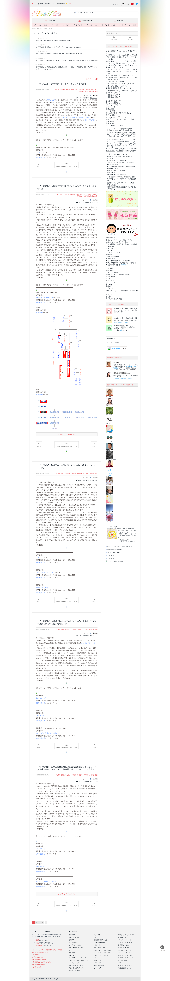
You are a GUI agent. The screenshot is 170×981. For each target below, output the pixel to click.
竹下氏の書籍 (73, 942)
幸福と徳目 (111, 172)
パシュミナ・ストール (124, 940)
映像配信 (116, 368)
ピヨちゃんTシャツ (99, 968)
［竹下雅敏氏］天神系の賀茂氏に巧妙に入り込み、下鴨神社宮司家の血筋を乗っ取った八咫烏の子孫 (66, 60)
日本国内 (91, 91)
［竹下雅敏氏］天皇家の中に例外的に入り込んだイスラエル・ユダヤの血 (58, 47)
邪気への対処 (110, 115)
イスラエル (59, 194)
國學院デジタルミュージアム (46, 881)
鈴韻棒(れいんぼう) (123, 945)
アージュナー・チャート (76, 947)
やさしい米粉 (97, 945)
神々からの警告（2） (114, 164)
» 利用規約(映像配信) (38, 964)
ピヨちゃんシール (99, 963)
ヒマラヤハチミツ (74, 963)
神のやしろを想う (42, 587)
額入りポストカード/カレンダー (78, 958)
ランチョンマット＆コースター (103, 952)
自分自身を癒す (112, 168)
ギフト (120, 963)
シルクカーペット (99, 958)
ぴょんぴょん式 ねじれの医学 (127, 530)
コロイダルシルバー (113, 252)
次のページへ (91, 79)
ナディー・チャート (74, 950)
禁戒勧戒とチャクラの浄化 (116, 175)
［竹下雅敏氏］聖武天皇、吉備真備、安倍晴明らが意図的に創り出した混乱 (59, 53)
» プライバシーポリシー (39, 957)
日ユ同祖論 (71, 194)
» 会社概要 (35, 954)
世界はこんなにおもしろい (45, 572)
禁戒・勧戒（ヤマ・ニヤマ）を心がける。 (121, 83)
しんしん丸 (110, 288)
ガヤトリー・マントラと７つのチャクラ (121, 162)
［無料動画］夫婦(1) (113, 95)
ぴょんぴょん (110, 283)
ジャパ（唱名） (111, 111)
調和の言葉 (72, 952)
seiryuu (108, 287)
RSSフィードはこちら (114, 342)
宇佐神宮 (62, 89)
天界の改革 (110, 121)
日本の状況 (110, 268)
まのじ (108, 278)
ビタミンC (109, 248)
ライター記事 (110, 276)
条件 (120, 330)
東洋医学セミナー (131, 366)
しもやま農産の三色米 (100, 942)
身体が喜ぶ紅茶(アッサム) (76, 965)
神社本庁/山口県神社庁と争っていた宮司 (76, 117)
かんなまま (110, 285)
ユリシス (109, 295)
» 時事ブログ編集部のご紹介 (41, 952)
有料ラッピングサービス (125, 965)
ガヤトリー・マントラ (114, 105)
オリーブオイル (98, 935)
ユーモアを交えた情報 (114, 299)
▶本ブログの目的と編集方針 (122, 322)
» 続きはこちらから (66, 434)
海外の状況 (110, 270)
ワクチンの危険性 (112, 272)
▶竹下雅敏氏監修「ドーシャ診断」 (118, 261)
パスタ (95, 937)
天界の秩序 (110, 123)
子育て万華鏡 (123, 541)
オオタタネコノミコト (89, 643)
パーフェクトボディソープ (126, 952)
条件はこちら (93, 98)
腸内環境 (109, 254)
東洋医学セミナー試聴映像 (116, 160)
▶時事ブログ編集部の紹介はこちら (122, 378)
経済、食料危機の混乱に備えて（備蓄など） (121, 263)
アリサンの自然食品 (74, 970)
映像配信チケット (74, 937)
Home (33, 28)
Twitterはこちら (112, 338)
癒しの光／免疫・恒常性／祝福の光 (118, 113)
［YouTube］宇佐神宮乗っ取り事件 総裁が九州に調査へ (53, 40)
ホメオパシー (110, 259)
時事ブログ (39, 28)
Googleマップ (40, 698)
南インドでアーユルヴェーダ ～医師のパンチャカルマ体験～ (127, 535)
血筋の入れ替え (48, 28)
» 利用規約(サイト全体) (39, 959)
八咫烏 (57, 89)
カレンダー (72, 955)
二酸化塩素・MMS (112, 256)
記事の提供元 (40, 157)
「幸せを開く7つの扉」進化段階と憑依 (121, 177)
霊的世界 (94, 196)
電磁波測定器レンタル (124, 968)
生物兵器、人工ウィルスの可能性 (118, 274)
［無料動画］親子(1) (113, 97)
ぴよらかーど (97, 960)
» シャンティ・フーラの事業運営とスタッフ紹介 (47, 950)
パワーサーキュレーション (126, 955)
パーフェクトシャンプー (125, 950)
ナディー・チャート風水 (101, 955)
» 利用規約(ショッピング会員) (41, 962)
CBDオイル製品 (122, 960)
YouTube (39, 152)
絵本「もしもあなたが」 (76, 945)
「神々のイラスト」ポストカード (78, 960)
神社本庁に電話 (89, 120)
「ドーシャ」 (117, 117)
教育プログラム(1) (116, 170)
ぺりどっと (110, 280)
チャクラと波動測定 (113, 103)
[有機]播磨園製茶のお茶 (100, 940)
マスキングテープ (99, 965)
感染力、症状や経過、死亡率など (118, 242)
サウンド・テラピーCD (125, 942)
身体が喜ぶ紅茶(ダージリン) (77, 968)
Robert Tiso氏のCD (123, 947)
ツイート (85, 95)
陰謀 (96, 91)
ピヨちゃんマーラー (124, 937)
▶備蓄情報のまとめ (113, 265)
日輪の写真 (110, 109)
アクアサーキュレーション (126, 958)
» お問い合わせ (36, 967)
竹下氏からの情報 (82, 196)
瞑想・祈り (110, 250)
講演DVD (71, 940)
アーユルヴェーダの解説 (114, 125)
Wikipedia (39, 312)
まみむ (108, 297)
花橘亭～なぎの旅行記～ (44, 297)
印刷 (96, 95)
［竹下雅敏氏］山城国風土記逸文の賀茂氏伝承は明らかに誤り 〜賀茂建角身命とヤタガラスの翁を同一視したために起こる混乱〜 (66, 68)
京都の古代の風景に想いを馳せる (47, 733)
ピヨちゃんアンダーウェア (126, 935)
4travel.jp (39, 557)
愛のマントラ (110, 107)
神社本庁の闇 (70, 89)
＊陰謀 (88, 89)
